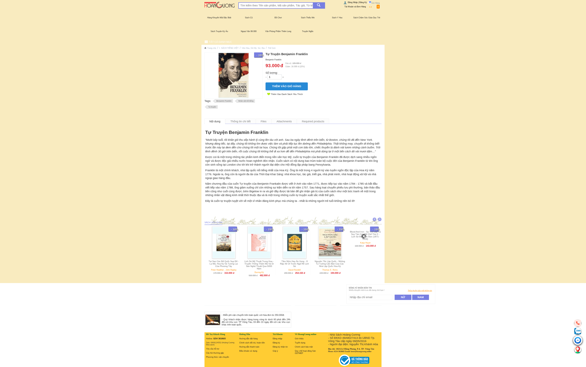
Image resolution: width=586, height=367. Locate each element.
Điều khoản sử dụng (248, 351)
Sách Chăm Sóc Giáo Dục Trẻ (366, 17)
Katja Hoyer (365, 272)
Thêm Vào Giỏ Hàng (286, 86)
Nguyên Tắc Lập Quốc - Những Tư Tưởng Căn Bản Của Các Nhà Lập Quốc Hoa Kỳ (330, 263)
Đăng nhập (277, 338)
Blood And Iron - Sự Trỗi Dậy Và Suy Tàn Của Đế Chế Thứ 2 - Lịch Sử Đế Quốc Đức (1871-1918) (365, 265)
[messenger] (577, 340)
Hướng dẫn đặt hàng (248, 338)
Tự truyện (212, 107)
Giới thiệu (299, 338)
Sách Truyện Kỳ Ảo (219, 31)
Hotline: (216, 338)
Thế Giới (272, 48)
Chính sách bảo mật (304, 347)
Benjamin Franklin (224, 101)
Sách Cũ (249, 17)
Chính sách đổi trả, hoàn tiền (252, 343)
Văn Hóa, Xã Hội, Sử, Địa (253, 48)
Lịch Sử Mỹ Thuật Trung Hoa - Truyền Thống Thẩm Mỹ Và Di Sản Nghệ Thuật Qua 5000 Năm (259, 265)
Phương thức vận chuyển (217, 357)
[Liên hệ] (577, 349)
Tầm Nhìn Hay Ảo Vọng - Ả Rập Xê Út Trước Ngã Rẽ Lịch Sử (294, 263)
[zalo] (577, 331)
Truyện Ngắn (307, 31)
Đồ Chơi (278, 17)
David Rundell (294, 270)
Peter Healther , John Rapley (224, 270)
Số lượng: (272, 72)
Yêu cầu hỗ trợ (212, 349)
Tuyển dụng (300, 343)
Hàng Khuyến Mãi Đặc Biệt (219, 17)
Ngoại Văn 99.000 (249, 31)
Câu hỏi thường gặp (215, 353)
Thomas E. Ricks (330, 270)
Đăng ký (276, 343)
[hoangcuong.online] (219, 5)
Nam (421, 297)
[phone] (577, 323)
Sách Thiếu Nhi (308, 17)
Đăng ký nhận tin (280, 347)
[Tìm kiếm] (319, 5)
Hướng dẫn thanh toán (249, 347)
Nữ (403, 297)
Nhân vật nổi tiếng (245, 101)
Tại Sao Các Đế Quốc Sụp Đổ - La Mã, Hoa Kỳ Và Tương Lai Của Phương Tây (224, 263)
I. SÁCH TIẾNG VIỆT (229, 48)
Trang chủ (211, 48)
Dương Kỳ (259, 272)
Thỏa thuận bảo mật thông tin (420, 291)
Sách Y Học (337, 17)
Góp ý (275, 351)
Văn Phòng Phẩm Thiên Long (278, 31)
